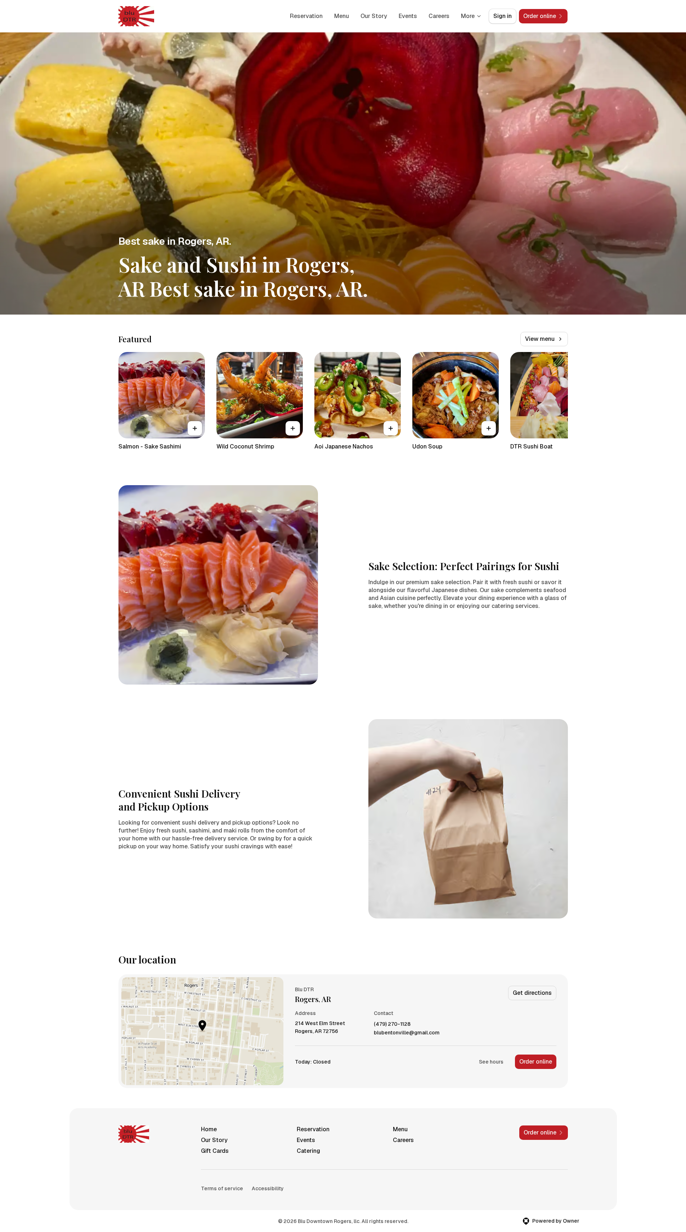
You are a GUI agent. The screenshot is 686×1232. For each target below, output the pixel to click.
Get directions (532, 993)
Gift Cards (215, 1151)
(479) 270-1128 (392, 1024)
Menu (341, 16)
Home (209, 1129)
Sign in (502, 16)
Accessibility (268, 1188)
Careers (439, 16)
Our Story (373, 16)
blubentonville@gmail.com (407, 1032)
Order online (535, 1061)
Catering (308, 1151)
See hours (491, 1062)
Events (408, 16)
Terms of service (222, 1188)
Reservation (306, 16)
